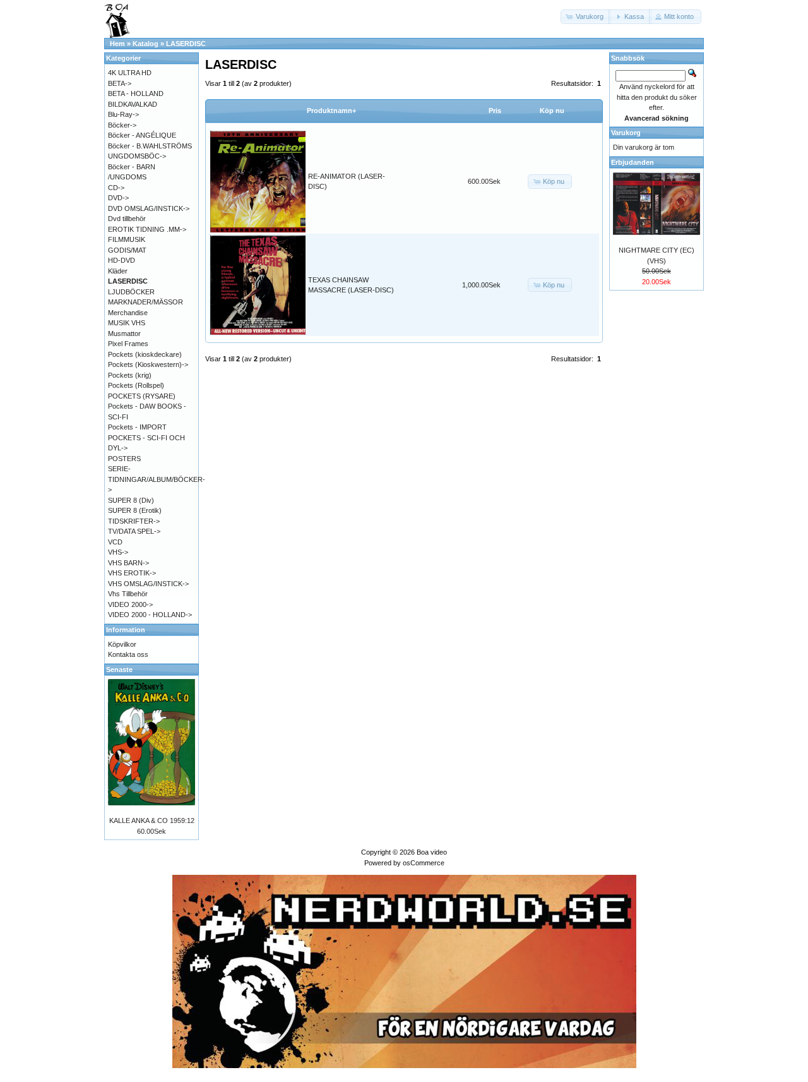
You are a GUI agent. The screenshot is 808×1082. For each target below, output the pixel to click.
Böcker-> (122, 125)
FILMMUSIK (126, 239)
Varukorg (626, 132)
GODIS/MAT (127, 250)
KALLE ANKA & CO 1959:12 (151, 820)
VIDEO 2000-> (130, 604)
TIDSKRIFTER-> (134, 521)
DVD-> (118, 197)
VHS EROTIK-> (132, 573)
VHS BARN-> (128, 563)
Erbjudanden (632, 162)
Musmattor (124, 333)
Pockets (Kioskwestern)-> (148, 364)
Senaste (119, 669)
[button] (586, 16)
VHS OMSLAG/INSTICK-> (148, 583)
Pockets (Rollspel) (136, 385)
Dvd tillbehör (127, 218)
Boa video (432, 852)
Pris (495, 110)
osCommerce (423, 863)
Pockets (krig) (130, 375)
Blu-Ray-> (123, 114)
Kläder (118, 271)
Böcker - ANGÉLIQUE (142, 135)
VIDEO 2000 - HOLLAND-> (150, 614)
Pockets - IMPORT (137, 427)
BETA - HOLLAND (135, 93)
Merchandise (128, 312)
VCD (115, 542)
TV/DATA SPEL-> (134, 531)
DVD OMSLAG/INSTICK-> (148, 208)
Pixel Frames (128, 343)
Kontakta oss (128, 654)
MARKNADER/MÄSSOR (145, 302)
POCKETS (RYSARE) (141, 396)
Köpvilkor (122, 644)
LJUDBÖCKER (131, 292)
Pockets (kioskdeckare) (145, 354)
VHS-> (118, 552)
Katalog (145, 43)
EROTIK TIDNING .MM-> (147, 229)
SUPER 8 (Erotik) (135, 510)
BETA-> (119, 83)
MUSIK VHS (126, 323)
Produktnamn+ (331, 110)
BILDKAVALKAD (132, 104)
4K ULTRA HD (130, 72)
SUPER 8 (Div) (131, 500)
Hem (117, 43)
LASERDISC (186, 43)
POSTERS (124, 458)
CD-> (116, 187)
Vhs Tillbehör (128, 594)
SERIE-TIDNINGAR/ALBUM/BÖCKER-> (156, 479)
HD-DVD (121, 260)
